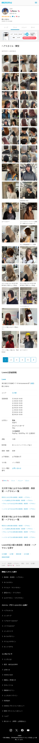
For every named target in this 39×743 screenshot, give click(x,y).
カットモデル (8, 646)
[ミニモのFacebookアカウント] (22, 731)
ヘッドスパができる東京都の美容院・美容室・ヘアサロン (19, 537)
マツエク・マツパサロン (12, 587)
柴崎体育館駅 (6, 557)
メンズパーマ (8, 631)
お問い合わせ (16, 468)
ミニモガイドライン (11, 695)
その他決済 (16, 431)
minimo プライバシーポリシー (14, 706)
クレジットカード (18, 426)
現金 (13, 420)
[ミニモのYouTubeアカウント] (28, 730)
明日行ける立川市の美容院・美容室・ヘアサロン (16, 497)
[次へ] (33, 359)
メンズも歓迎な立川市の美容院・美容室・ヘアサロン (17, 500)
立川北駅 (26, 554)
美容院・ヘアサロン (13, 563)
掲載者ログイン (9, 690)
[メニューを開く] (36, 2)
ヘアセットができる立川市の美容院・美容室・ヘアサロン (19, 503)
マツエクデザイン (10, 641)
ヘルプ (6, 716)
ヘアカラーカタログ (11, 621)
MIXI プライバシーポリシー (13, 711)
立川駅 (33, 563)
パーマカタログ (9, 626)
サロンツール (8, 685)
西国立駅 (18, 554)
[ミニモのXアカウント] (16, 731)
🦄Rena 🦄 (10, 565)
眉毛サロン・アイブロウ (12, 593)
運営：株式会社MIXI (11, 664)
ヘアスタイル (8, 610)
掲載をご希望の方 (10, 680)
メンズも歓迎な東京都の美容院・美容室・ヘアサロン (17, 529)
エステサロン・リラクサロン (14, 598)
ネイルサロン (8, 582)
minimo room (8, 675)
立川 (27, 563)
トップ (4, 563)
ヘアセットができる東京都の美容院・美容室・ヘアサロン (19, 532)
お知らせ (7, 669)
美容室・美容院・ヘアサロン (14, 577)
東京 (22, 563)
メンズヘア (7, 615)
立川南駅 (4, 554)
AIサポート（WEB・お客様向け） (15, 721)
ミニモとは (7, 659)
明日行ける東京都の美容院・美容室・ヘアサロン (16, 525)
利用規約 (7, 700)
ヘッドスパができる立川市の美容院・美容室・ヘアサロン (19, 509)
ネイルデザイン (9, 636)
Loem (3, 565)
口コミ (33, 27)
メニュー (24, 27)
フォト (13, 480)
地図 (32, 383)
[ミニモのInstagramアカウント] (11, 731)
